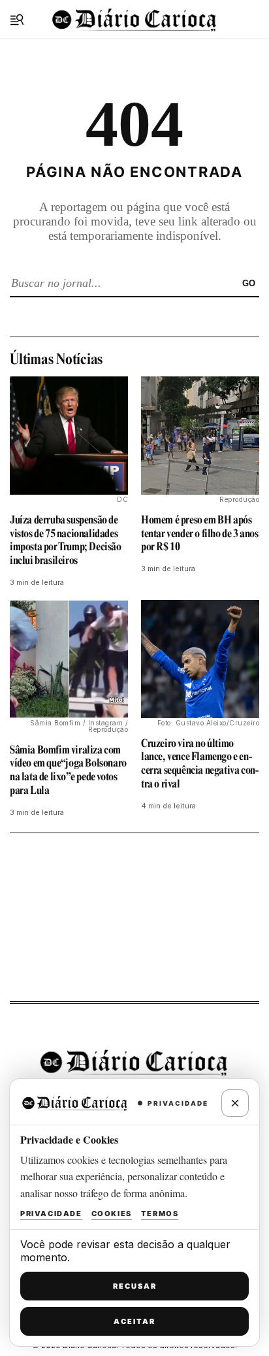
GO (248, 283)
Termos (160, 1213)
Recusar (135, 1286)
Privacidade (51, 1213)
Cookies (111, 1213)
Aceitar (134, 1321)
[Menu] (17, 19)
